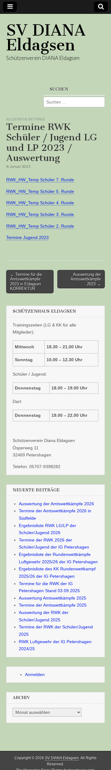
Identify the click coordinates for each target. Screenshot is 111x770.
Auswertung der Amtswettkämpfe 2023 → (86, 279)
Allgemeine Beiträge (25, 119)
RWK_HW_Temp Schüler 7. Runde (40, 179)
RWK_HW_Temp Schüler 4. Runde (40, 202)
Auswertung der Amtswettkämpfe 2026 (56, 503)
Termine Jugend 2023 (27, 237)
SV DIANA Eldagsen (46, 37)
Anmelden (35, 674)
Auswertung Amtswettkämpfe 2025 (52, 598)
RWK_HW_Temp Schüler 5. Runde (40, 191)
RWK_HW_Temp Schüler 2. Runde (40, 226)
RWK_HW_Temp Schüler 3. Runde (40, 214)
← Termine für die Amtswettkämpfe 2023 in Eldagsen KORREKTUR (26, 281)
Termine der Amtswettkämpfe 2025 (53, 605)
